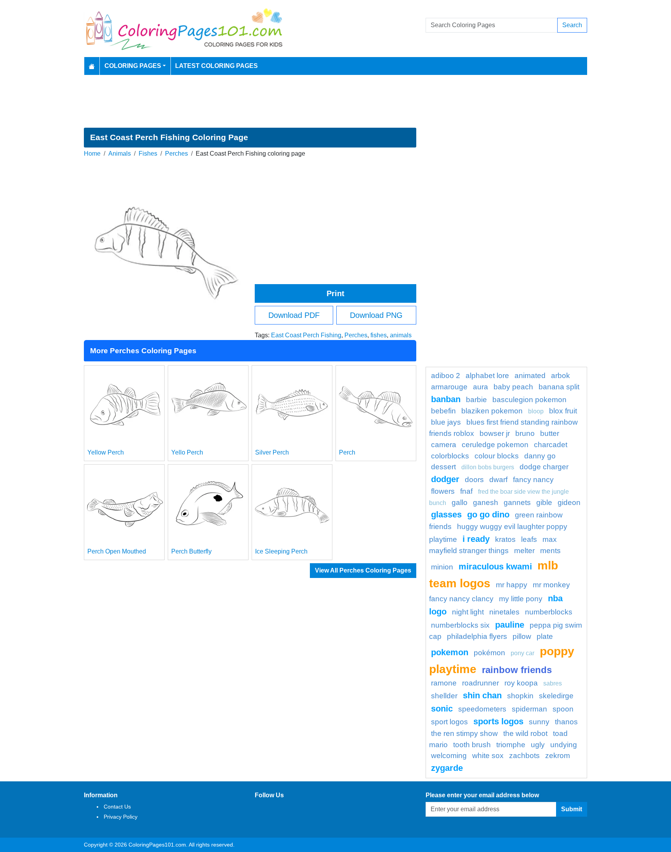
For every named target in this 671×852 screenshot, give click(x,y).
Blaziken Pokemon (492, 411)
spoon (563, 709)
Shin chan (482, 695)
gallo (460, 502)
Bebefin (443, 411)
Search (572, 25)
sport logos (449, 722)
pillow (522, 636)
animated (530, 375)
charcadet (550, 445)
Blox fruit (563, 411)
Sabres (552, 683)
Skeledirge (556, 696)
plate (545, 636)
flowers (443, 491)
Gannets (517, 502)
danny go (540, 456)
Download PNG (376, 315)
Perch (347, 452)
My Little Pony (520, 599)
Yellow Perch (105, 452)
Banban (446, 399)
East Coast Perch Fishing (306, 335)
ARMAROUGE (449, 387)
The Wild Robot (525, 733)
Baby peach (513, 387)
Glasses (446, 514)
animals (401, 335)
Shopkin (520, 696)
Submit (571, 809)
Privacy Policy (120, 817)
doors (474, 479)
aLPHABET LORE (487, 375)
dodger (445, 479)
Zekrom (557, 755)
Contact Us (117, 806)
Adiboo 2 (445, 375)
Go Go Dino (488, 514)
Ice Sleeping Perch (281, 551)
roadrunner (480, 683)
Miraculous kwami (495, 566)
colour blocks (497, 456)
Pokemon (449, 652)
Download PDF (294, 315)
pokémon (489, 653)
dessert (443, 467)
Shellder (444, 696)
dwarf (498, 479)
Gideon (569, 502)
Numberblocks (548, 612)
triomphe (510, 745)
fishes (378, 335)
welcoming (449, 755)
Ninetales (504, 612)
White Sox (488, 755)
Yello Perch (187, 452)
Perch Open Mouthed (116, 551)
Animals (119, 153)
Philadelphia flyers (477, 636)
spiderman (529, 709)
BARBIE (476, 400)
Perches (176, 153)
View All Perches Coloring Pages (363, 570)
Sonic (442, 708)
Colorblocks (450, 456)
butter (549, 433)
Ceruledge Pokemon (495, 445)
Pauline (509, 625)
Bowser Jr (495, 433)
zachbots (524, 755)
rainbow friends (517, 670)
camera (443, 445)
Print (335, 293)
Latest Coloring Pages (216, 65)
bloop (536, 411)
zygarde (447, 768)
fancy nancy (533, 479)
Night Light (468, 612)
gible (544, 502)
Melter (524, 551)
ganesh (485, 502)
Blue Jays (446, 422)
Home (92, 153)
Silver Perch (272, 452)
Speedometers (482, 709)
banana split (559, 387)
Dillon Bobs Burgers (487, 467)
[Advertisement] (335, 101)
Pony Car (522, 653)
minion (442, 567)
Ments (550, 551)
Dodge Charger (544, 467)
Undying (563, 745)
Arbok (560, 375)
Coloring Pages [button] (132, 65)
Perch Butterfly (191, 551)
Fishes (148, 153)
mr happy (511, 585)
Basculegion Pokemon (529, 400)
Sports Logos (498, 721)
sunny (539, 722)
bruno (525, 433)
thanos (566, 722)
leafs (529, 539)
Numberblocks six (460, 625)
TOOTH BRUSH (472, 745)
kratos (505, 539)
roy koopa (521, 683)
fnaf (466, 491)
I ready (476, 539)
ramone (444, 683)
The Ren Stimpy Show (464, 733)
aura (480, 387)
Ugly (538, 745)
